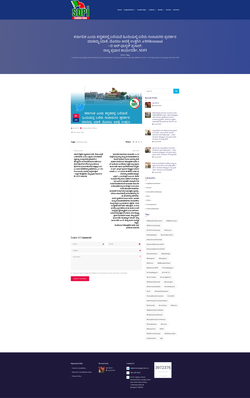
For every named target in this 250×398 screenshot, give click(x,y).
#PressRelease (152, 324)
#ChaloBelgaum (152, 272)
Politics (94, 128)
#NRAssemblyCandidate (155, 310)
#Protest (164, 324)
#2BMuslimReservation (154, 221)
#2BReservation (171, 221)
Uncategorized (151, 204)
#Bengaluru (163, 258)
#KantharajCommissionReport (157, 301)
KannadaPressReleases (154, 192)
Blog (128, 55)
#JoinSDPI (170, 296)
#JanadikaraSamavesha (155, 296)
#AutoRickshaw (152, 254)
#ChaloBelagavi (167, 268)
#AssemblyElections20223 (155, 249)
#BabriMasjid (165, 254)
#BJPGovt (150, 263)
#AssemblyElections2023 (155, 244)
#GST (149, 291)
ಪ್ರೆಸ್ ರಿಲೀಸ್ (155, 103)
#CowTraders (151, 277)
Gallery (151, 10)
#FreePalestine (169, 287)
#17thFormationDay (153, 230)
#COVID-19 (166, 272)
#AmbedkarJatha (167, 235)
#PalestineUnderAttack (154, 315)
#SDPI (162, 329)
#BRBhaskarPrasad (163, 263)
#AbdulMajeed (152, 235)
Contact (176, 10)
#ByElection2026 (152, 268)
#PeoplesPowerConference (156, 319)
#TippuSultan (151, 338)
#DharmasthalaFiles (153, 287)
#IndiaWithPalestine (161, 291)
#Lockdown (163, 305)
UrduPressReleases (152, 209)
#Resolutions (151, 329)
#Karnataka (151, 305)
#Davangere (168, 282)
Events (168, 10)
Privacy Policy (76, 376)
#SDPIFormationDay (153, 334)
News (90, 128)
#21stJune (167, 230)
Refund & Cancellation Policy (82, 372)
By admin (75, 128)
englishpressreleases (153, 183)
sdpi (161, 338)
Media (160, 10)
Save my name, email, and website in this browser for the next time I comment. (100, 273)
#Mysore (174, 305)
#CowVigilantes (165, 277)
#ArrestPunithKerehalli (154, 240)
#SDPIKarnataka (81, 142)
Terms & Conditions (79, 368)
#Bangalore (151, 258)
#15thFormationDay (153, 226)
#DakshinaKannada (153, 282)
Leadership (141, 10)
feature (84, 128)
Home (119, 10)
